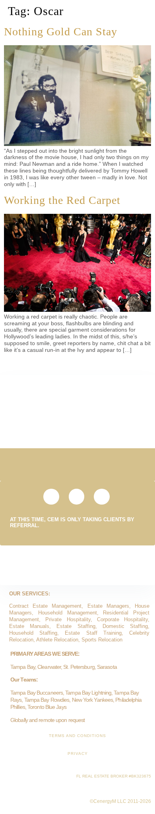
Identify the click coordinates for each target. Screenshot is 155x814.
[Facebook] (102, 497)
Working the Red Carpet (62, 200)
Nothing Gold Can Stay (60, 31)
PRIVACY (78, 753)
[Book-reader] (51, 497)
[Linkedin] (77, 497)
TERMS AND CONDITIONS (77, 735)
